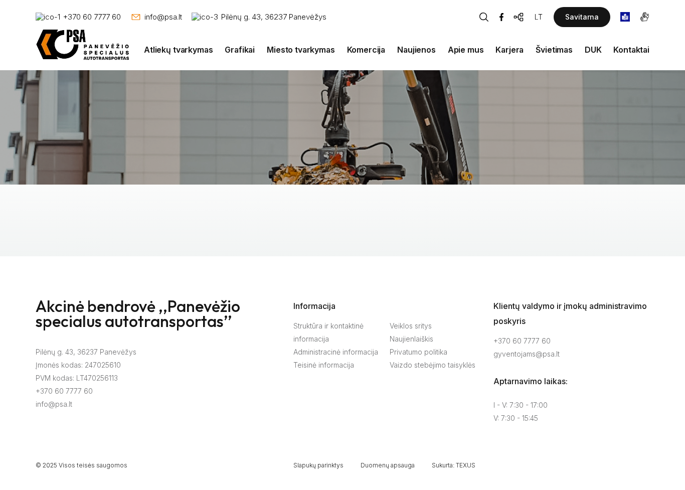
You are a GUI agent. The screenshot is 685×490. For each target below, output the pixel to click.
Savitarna (582, 17)
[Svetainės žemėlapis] (519, 17)
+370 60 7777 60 (64, 391)
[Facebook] (501, 17)
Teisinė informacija (323, 365)
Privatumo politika (418, 352)
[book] (625, 17)
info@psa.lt (54, 404)
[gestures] (644, 17)
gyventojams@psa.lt (526, 354)
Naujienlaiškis (411, 339)
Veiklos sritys (411, 325)
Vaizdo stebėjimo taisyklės (432, 365)
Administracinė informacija (335, 352)
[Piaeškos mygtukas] (484, 17)
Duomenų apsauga (388, 465)
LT (539, 17)
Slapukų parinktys (318, 465)
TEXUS (465, 465)
